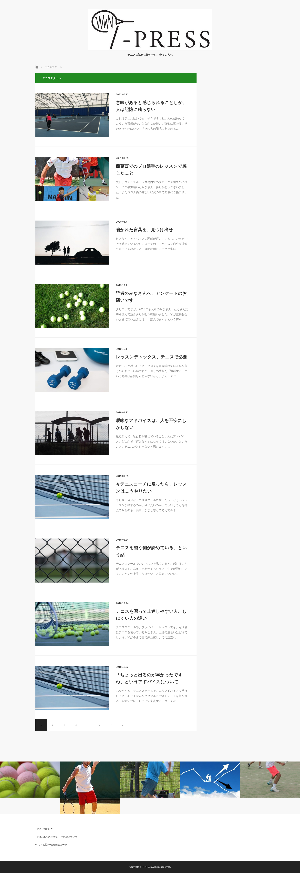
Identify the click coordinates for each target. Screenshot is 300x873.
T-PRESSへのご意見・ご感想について (56, 836)
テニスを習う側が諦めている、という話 (151, 551)
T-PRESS (147, 867)
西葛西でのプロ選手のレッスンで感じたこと (151, 169)
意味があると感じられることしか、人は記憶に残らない (151, 106)
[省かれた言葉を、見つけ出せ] (72, 243)
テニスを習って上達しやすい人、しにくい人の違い (151, 614)
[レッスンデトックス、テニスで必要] (72, 370)
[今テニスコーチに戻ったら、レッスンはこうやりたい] (72, 497)
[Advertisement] (234, 134)
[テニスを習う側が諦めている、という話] (72, 561)
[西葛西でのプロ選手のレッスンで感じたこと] (72, 179)
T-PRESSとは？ (44, 829)
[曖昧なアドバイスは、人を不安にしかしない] (72, 433)
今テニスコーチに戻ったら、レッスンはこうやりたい (151, 487)
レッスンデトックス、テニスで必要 (151, 356)
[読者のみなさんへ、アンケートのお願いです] (72, 306)
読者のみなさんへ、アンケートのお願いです (151, 296)
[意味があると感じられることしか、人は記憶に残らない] (72, 115)
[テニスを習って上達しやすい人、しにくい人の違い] (72, 624)
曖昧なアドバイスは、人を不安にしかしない (151, 424)
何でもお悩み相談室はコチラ (51, 844)
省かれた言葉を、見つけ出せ (144, 229)
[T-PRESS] (150, 49)
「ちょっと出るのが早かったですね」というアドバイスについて (149, 678)
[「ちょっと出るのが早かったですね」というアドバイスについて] (72, 688)
